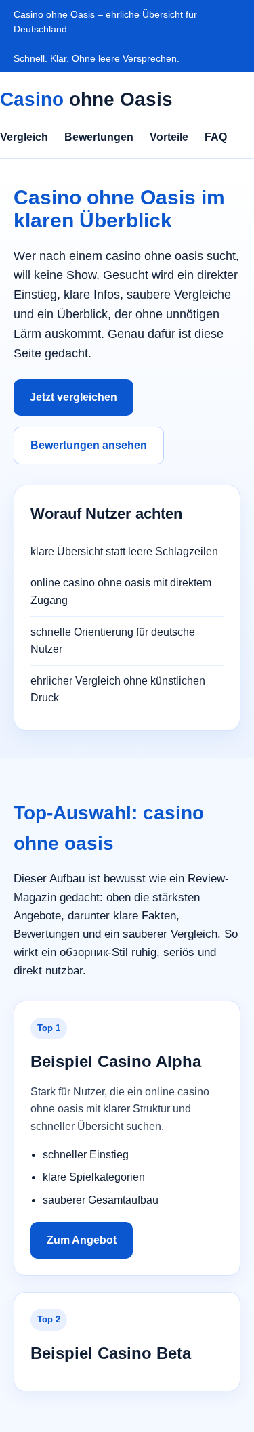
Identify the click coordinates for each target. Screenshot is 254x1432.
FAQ (216, 137)
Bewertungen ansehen (88, 445)
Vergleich (24, 137)
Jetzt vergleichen (73, 397)
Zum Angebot (82, 1240)
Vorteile (169, 137)
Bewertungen (98, 137)
